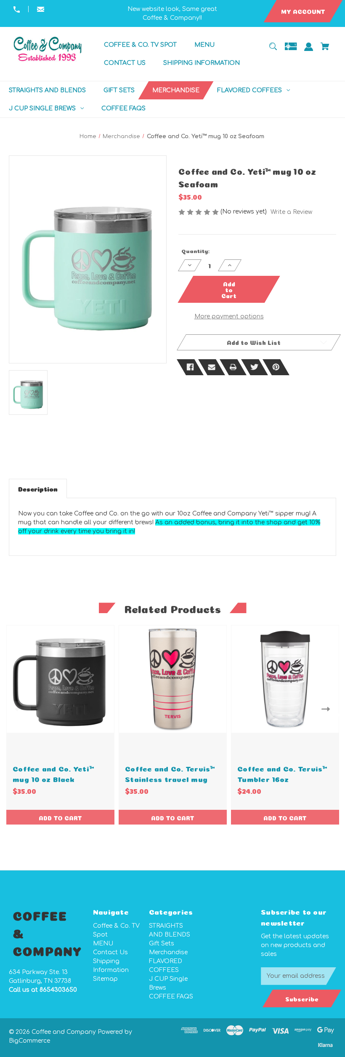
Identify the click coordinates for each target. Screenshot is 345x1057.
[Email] (211, 367)
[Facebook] (190, 367)
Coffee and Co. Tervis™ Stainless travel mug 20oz (170, 778)
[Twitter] (254, 367)
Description (38, 488)
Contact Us (110, 952)
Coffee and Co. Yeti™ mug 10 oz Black (53, 773)
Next (327, 709)
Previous (17, 709)
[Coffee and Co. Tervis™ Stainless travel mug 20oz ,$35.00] (172, 679)
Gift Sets (161, 943)
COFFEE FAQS (171, 996)
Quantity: (195, 250)
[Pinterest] (276, 367)
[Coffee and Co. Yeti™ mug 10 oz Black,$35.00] (60, 679)
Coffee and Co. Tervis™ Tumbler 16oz (282, 773)
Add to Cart (60, 817)
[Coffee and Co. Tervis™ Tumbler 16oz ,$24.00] (285, 679)
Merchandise (168, 952)
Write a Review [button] (291, 212)
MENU (103, 943)
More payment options (229, 316)
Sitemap (105, 979)
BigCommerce (29, 1041)
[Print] (233, 367)
